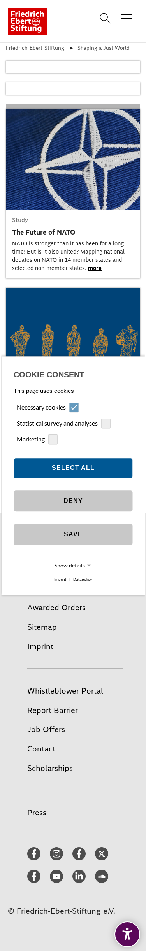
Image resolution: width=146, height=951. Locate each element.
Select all (73, 468)
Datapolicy (82, 579)
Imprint (60, 579)
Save (73, 534)
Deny (73, 501)
